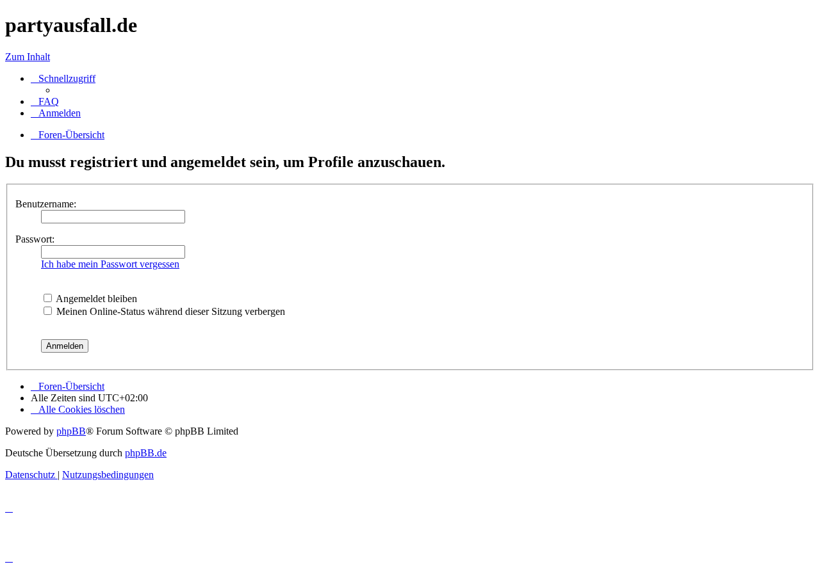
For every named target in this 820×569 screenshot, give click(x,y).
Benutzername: (45, 203)
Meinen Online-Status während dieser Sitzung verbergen (169, 311)
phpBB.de (146, 452)
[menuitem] (45, 101)
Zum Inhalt (27, 56)
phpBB (71, 431)
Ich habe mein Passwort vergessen (110, 264)
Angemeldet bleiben (95, 298)
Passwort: (34, 239)
